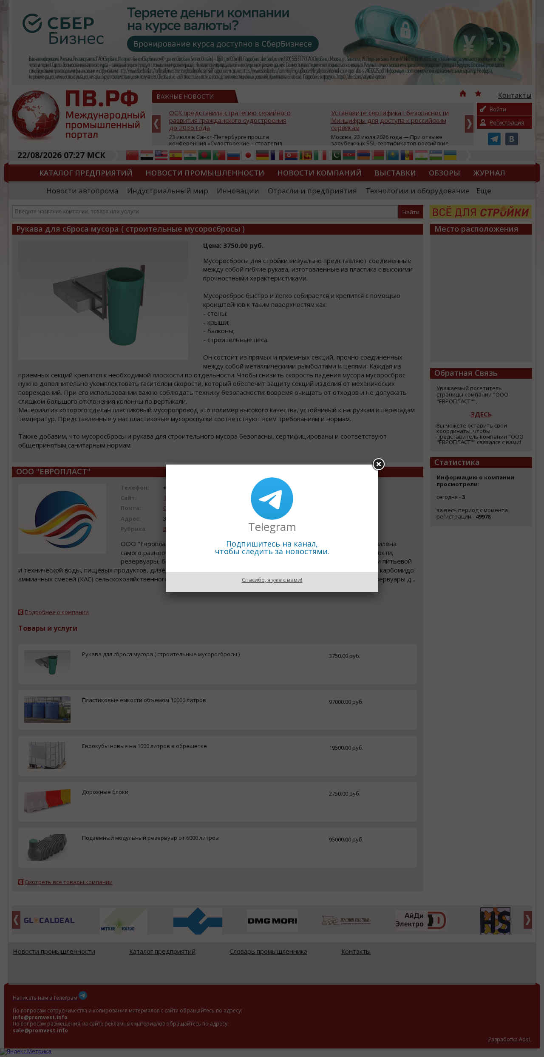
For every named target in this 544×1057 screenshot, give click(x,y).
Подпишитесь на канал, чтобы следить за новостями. (272, 547)
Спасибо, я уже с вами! (272, 580)
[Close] (378, 464)
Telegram (272, 526)
